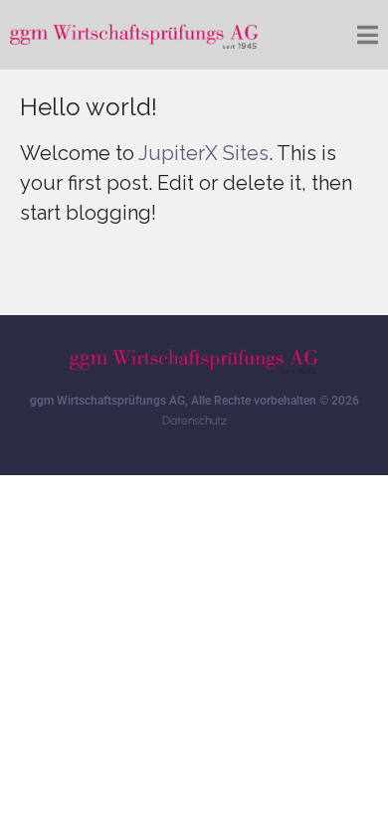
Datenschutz (194, 420)
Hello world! (88, 106)
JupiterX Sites (203, 153)
